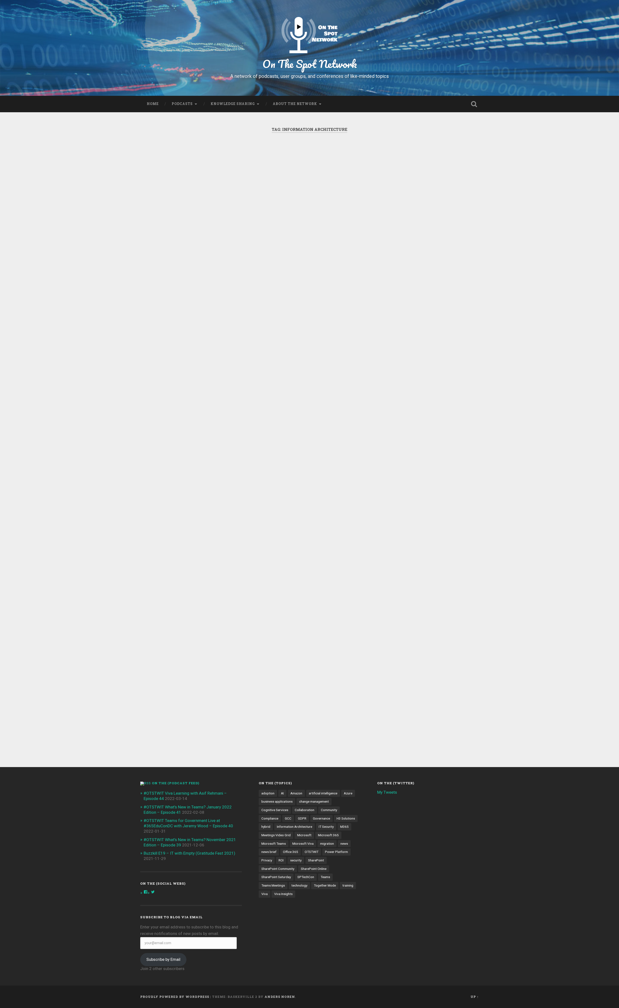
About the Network (295, 104)
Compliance (269, 818)
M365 (344, 827)
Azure (348, 793)
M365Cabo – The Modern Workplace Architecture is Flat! (309, 162)
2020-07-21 (282, 730)
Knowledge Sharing (233, 104)
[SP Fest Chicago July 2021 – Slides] (425, 193)
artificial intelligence (323, 793)
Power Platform (336, 852)
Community (329, 810)
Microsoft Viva (303, 843)
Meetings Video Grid (276, 835)
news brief (268, 852)
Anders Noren (280, 997)
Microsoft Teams (273, 843)
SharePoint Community (277, 869)
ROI (281, 860)
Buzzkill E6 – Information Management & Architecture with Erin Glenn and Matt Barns (305, 531)
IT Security (326, 827)
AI (282, 793)
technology (299, 885)
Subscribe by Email (163, 959)
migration (327, 843)
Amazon (296, 793)
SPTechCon (305, 877)
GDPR (302, 818)
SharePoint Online (313, 869)
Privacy (266, 860)
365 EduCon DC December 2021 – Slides (192, 162)
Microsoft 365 (328, 835)
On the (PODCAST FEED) (175, 783)
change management (314, 801)
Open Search (474, 104)
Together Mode (325, 885)
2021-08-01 (398, 280)
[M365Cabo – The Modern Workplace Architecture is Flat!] (309, 207)
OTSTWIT (311, 852)
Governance (321, 818)
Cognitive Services (274, 810)
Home (153, 104)
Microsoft (304, 835)
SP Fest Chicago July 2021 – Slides (420, 162)
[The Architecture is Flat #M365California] (425, 362)
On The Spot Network (309, 63)
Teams (325, 877)
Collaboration (304, 810)
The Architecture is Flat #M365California (415, 318)
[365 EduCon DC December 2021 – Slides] (193, 204)
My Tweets (387, 792)
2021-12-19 (166, 371)
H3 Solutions (346, 818)
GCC (288, 818)
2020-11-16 (166, 667)
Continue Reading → (401, 466)
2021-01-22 (398, 488)
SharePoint (316, 860)
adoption (267, 793)
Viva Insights (283, 894)
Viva (264, 894)
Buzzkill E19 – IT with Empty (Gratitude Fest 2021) (189, 853)
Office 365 (290, 852)
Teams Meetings (273, 885)
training (347, 885)
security (296, 860)
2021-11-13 (282, 322)
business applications (277, 801)
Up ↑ (475, 997)
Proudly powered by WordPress (174, 997)
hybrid (265, 827)
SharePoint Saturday (276, 877)
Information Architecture (294, 827)
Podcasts (182, 104)
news (344, 843)
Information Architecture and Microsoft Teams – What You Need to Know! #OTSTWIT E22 (192, 528)
